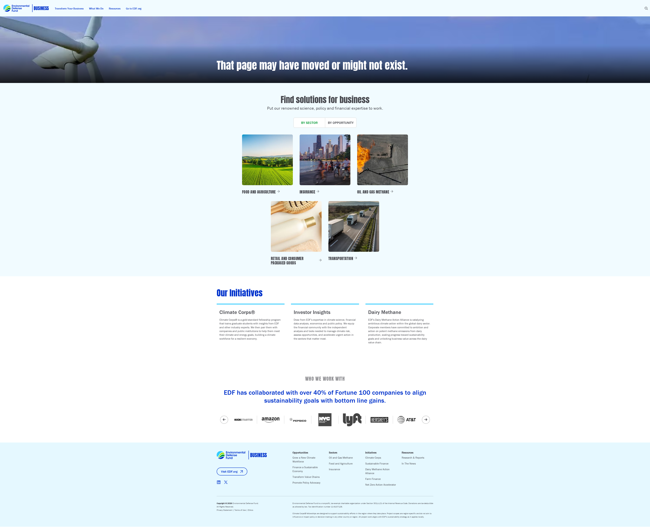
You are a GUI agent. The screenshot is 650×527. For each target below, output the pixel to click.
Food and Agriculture (341, 463)
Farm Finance (373, 479)
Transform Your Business (69, 8)
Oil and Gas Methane (341, 457)
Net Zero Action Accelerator (380, 484)
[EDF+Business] (26, 8)
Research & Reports (413, 457)
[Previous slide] (224, 420)
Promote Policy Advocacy (306, 482)
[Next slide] (426, 420)
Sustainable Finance (376, 463)
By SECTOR (309, 122)
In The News (409, 463)
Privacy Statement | (225, 510)
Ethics (250, 510)
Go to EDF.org (133, 8)
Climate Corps (373, 457)
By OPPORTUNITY (341, 122)
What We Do (96, 8)
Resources (115, 8)
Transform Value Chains (306, 477)
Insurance (334, 469)
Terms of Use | (241, 510)
